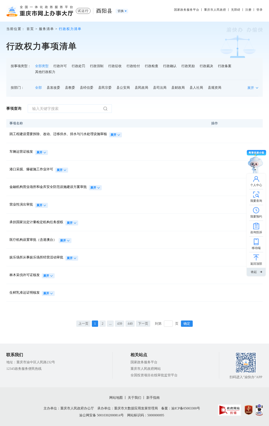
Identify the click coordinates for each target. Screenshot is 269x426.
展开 (113, 134)
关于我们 (134, 397)
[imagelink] (229, 410)
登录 (259, 9)
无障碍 (235, 9)
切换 (121, 11)
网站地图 (116, 397)
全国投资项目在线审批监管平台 (154, 375)
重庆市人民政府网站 (146, 368)
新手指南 (153, 397)
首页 (30, 29)
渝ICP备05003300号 (185, 408)
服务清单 (46, 29)
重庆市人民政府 (215, 9)
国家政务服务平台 (186, 9)
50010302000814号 (110, 415)
